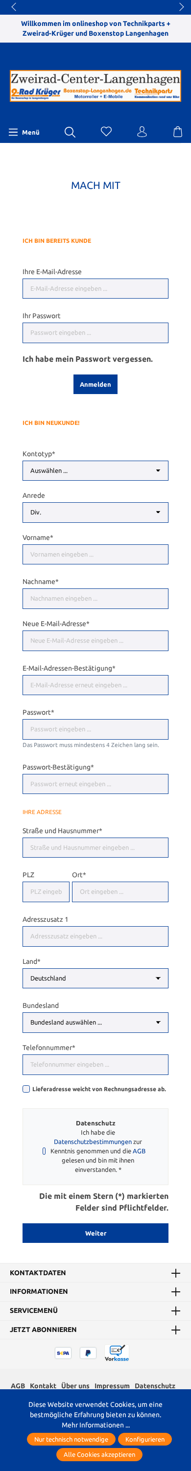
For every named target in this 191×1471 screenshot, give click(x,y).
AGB (139, 1150)
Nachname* (41, 581)
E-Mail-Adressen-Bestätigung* (69, 668)
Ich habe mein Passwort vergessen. (88, 358)
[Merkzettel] (106, 132)
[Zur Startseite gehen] (95, 86)
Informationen (39, 1291)
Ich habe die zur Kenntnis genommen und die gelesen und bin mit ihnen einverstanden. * (97, 1151)
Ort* (79, 875)
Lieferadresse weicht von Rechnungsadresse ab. (99, 1089)
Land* (32, 961)
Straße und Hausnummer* (62, 831)
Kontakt (43, 1386)
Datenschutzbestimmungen (93, 1141)
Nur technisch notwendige (71, 1439)
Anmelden (95, 384)
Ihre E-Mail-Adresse (52, 272)
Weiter (95, 1233)
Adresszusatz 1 (46, 919)
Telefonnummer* (49, 1047)
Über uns (75, 1386)
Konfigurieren (145, 1439)
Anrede (34, 495)
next (179, 7)
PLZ (28, 875)
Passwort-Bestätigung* (58, 767)
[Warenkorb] (177, 132)
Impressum (112, 1386)
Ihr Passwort (42, 316)
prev (15, 7)
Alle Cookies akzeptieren (99, 1454)
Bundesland (41, 1005)
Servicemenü (34, 1311)
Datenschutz (155, 1386)
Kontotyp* (39, 454)
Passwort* (38, 712)
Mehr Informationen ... (96, 1425)
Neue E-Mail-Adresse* (56, 624)
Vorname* (38, 537)
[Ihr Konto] (142, 132)
